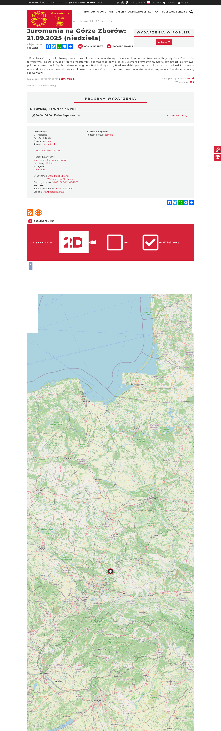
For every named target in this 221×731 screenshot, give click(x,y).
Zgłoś (190, 78)
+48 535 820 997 (64, 188)
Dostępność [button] (137, 3)
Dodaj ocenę (67, 79)
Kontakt (154, 12)
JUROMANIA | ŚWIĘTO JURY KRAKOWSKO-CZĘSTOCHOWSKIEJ (56, 2)
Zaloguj (184, 3)
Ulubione (170, 3)
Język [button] (156, 3)
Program (89, 12)
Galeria (121, 12)
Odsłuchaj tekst (93, 46)
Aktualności (137, 12)
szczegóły (174, 115)
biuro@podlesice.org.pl (52, 191)
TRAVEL (95, 2)
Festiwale (108, 134)
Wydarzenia (40, 169)
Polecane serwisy (174, 12)
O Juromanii (105, 12)
